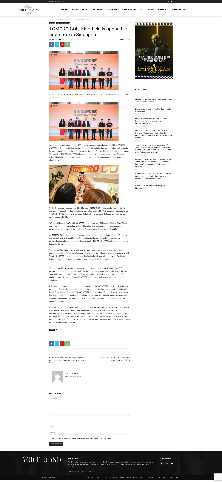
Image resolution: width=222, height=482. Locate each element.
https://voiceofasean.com (73, 377)
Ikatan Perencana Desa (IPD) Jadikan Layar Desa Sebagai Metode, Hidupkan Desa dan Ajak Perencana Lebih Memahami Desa (153, 176)
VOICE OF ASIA (56, 39)
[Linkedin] (171, 1)
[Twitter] (57, 44)
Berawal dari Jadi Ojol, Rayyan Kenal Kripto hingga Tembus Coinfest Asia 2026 (153, 100)
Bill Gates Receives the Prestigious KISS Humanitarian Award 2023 (114, 359)
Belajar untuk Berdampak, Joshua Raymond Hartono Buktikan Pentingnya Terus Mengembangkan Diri (151, 121)
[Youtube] (172, 463)
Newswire (59, 330)
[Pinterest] (62, 44)
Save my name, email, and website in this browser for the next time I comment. (81, 438)
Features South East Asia (63, 23)
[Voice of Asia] (28, 9)
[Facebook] (168, 1)
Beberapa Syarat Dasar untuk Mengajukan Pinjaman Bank (150, 187)
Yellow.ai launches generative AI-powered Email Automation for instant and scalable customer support (67, 360)
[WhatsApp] (67, 44)
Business (68, 20)
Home (51, 20)
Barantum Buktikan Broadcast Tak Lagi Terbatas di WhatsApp (153, 110)
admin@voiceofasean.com (85, 471)
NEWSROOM (59, 20)
